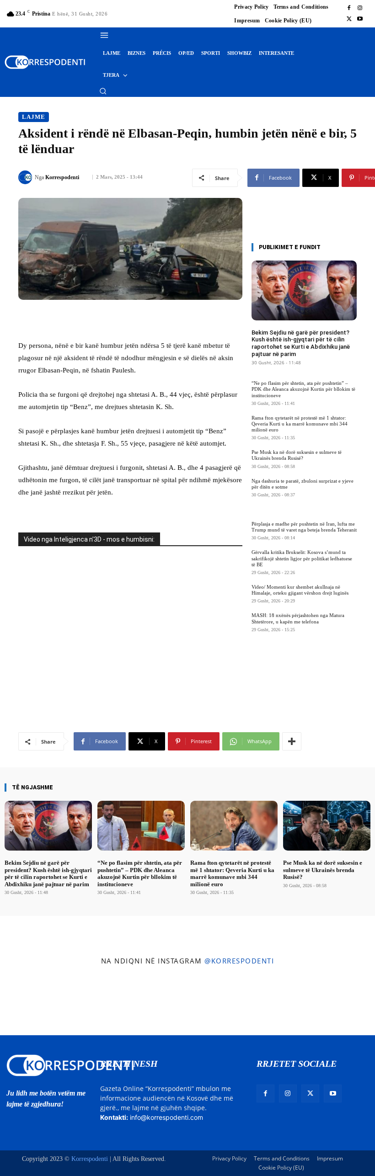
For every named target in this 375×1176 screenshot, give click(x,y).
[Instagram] (359, 8)
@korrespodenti (239, 960)
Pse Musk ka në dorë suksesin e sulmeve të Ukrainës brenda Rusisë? (297, 455)
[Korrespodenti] (26, 177)
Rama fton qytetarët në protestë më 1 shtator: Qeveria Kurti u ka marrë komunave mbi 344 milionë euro (300, 423)
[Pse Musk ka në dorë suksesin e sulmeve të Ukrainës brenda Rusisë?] (326, 826)
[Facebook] (348, 8)
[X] (348, 19)
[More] (291, 741)
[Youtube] (359, 19)
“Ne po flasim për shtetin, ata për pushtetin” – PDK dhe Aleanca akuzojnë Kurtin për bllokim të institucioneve (303, 389)
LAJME (33, 116)
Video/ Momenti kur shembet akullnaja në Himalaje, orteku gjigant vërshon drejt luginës (300, 590)
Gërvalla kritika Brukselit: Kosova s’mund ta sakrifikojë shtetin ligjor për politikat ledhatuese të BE (302, 558)
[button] (103, 91)
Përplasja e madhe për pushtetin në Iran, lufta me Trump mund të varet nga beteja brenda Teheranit (304, 526)
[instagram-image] (30, 1002)
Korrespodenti (62, 177)
